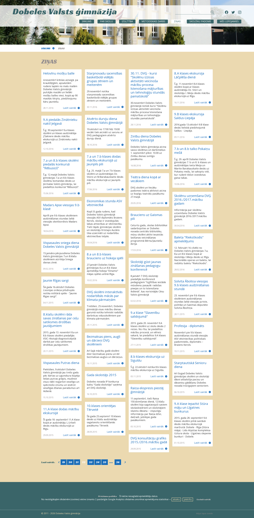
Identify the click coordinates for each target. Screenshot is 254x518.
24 (97, 462)
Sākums (86, 21)
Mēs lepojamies (229, 21)
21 (77, 462)
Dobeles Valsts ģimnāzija (65, 11)
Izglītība (127, 21)
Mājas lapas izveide (204, 513)
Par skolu (106, 21)
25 (104, 462)
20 (70, 462)
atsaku (176, 499)
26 (117, 462)
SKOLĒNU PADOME (200, 21)
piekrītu (188, 499)
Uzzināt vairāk (204, 499)
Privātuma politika (107, 496)
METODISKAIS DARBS (153, 21)
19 (63, 462)
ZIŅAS (177, 21)
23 (90, 462)
